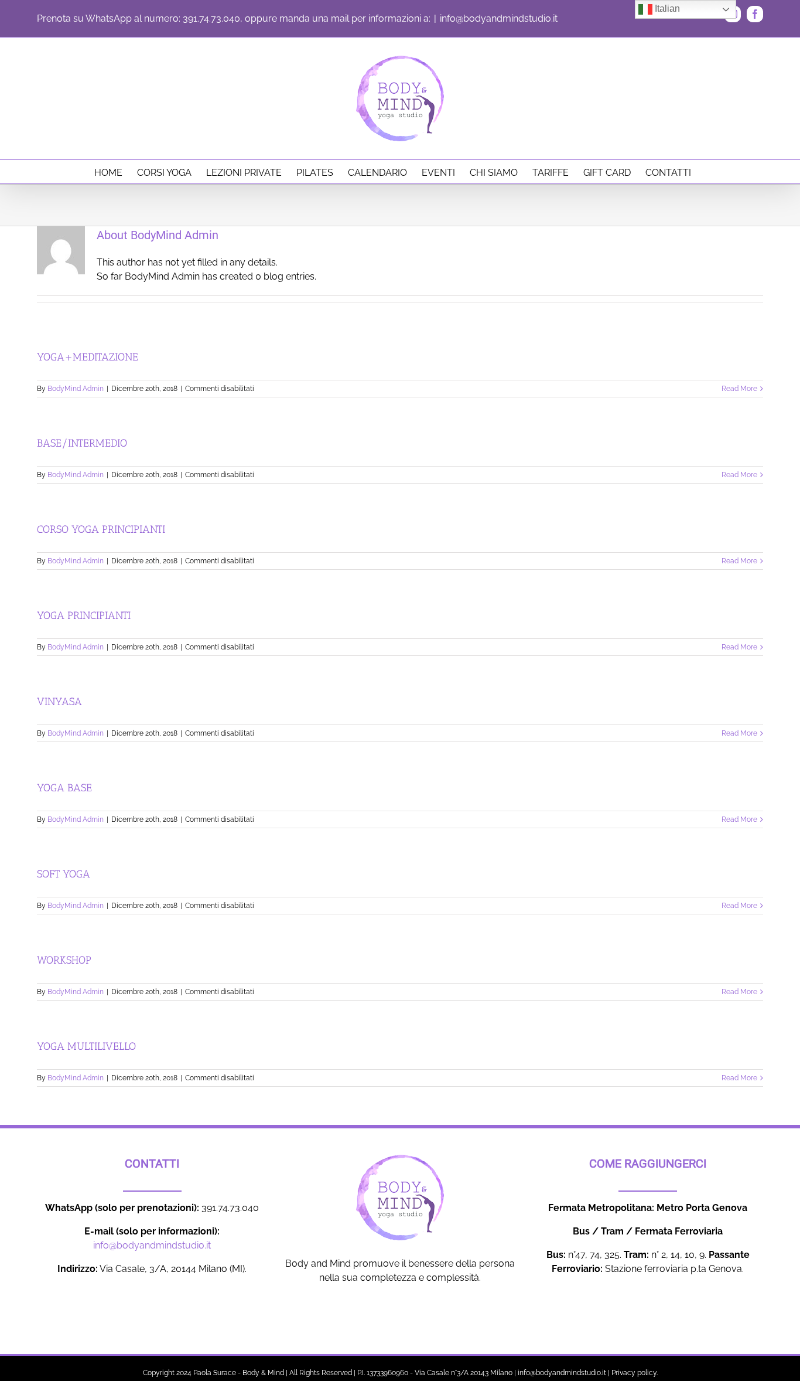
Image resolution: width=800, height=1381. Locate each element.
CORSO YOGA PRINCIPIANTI (101, 529)
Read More (739, 389)
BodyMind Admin (75, 389)
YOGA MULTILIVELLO (86, 1046)
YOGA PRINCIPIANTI (84, 615)
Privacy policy (634, 1373)
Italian (666, 8)
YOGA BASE (64, 787)
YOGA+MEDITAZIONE (87, 357)
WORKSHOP (64, 960)
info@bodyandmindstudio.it (499, 18)
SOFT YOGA (63, 874)
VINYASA (59, 701)
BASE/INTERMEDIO (82, 443)
